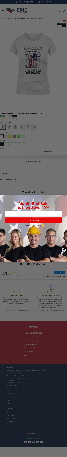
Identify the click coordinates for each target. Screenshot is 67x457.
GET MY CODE (33, 220)
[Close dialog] (65, 197)
